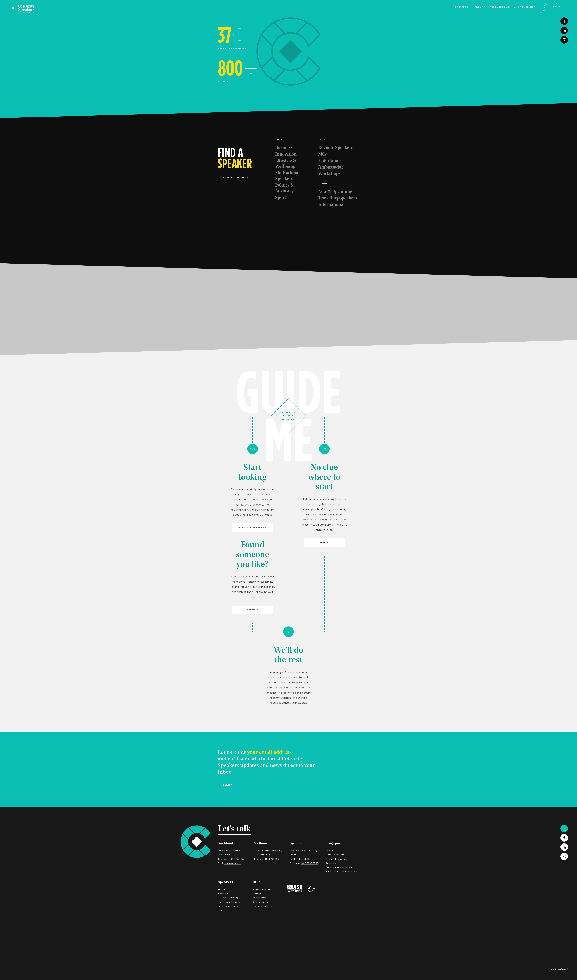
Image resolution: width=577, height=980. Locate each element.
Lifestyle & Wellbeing (285, 164)
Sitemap (257, 894)
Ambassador (330, 167)
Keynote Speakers (335, 148)
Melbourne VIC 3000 (264, 855)
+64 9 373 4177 (526, 7)
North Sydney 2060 (300, 859)
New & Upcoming (335, 192)
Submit (228, 785)
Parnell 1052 (224, 855)
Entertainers (330, 161)
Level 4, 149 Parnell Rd (229, 850)
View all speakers (236, 177)
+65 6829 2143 (344, 867)
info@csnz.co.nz (232, 863)
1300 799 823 (272, 859)
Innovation (286, 154)
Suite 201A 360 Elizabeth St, (268, 850)
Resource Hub (499, 7)
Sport (280, 198)
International (331, 205)
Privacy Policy (260, 898)
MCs (322, 154)
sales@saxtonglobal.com (344, 871)
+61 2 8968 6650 (309, 863)
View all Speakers (252, 527)
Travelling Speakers (337, 198)
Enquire (558, 7)
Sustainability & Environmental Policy (263, 904)
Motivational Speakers (287, 176)
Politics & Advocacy (284, 188)
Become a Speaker (262, 889)
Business (284, 148)
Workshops (329, 174)
